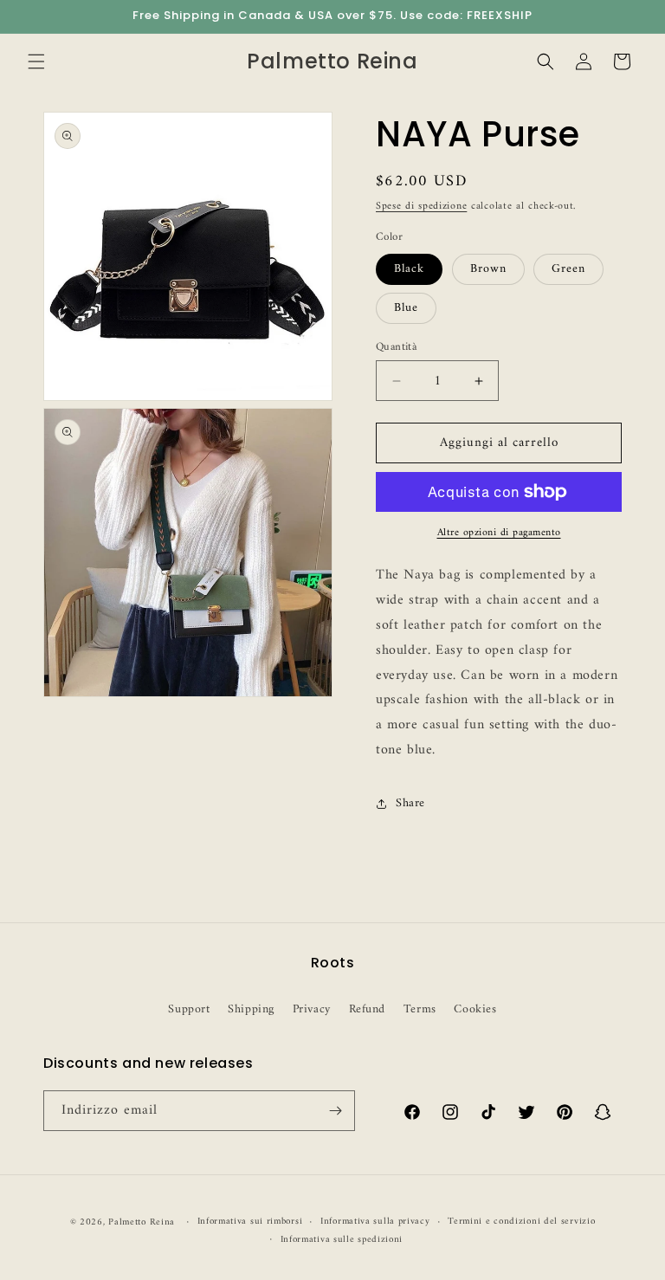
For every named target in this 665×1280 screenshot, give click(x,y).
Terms (420, 1009)
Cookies (475, 1009)
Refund (367, 1009)
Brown (488, 269)
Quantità (396, 347)
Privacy (312, 1009)
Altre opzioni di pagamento (499, 533)
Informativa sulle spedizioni (342, 1240)
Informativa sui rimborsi (250, 1222)
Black (409, 269)
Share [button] (410, 803)
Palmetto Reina (141, 1222)
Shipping (251, 1009)
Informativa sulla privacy (375, 1222)
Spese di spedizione (421, 206)
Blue (406, 308)
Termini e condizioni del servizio (521, 1222)
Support (189, 1009)
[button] (36, 61)
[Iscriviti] (335, 1110)
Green (568, 269)
